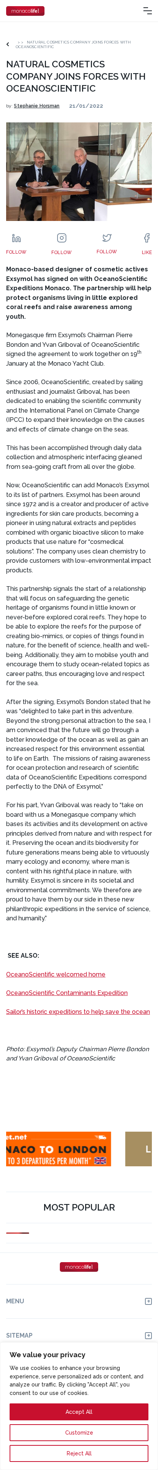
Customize (79, 1433)
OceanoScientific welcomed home (55, 974)
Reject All (79, 1453)
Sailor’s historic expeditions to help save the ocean (78, 1011)
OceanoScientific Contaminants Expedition (67, 993)
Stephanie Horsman (36, 106)
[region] (79, 1406)
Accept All (79, 1412)
